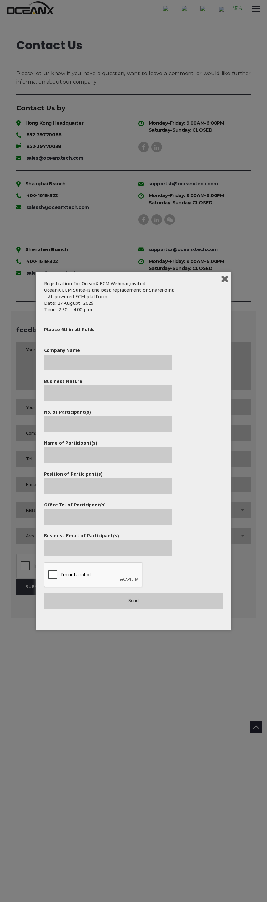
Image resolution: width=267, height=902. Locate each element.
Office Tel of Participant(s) (75, 505)
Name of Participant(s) (70, 443)
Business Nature (63, 381)
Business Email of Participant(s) (81, 536)
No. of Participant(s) (67, 412)
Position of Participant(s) (73, 474)
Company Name (62, 350)
